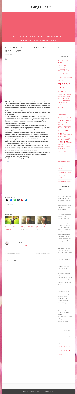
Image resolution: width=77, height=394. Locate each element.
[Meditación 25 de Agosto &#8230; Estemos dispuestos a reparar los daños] (12, 220)
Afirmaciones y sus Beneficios (53, 36)
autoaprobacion (61, 67)
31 (69, 350)
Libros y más (54, 40)
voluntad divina (66, 148)
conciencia (62, 80)
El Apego (40, 36)
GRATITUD (61, 107)
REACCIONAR (61, 124)
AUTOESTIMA (63, 70)
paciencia (59, 122)
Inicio (14, 36)
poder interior (65, 122)
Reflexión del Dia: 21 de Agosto (64, 161)
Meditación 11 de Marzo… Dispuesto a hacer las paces (27, 226)
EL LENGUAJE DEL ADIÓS (38, 7)
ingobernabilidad (62, 112)
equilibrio (60, 105)
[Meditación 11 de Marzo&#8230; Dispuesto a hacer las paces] (28, 220)
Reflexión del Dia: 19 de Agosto (64, 181)
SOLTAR (68, 139)
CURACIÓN (62, 96)
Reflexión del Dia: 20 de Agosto (64, 172)
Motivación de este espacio (41, 40)
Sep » (61, 354)
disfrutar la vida (61, 100)
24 (69, 346)
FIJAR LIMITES (66, 105)
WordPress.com (49, 391)
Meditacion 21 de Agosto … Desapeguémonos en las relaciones (64, 166)
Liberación (32, 36)
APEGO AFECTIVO (63, 65)
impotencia (64, 110)
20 (59, 346)
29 (64, 350)
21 (61, 346)
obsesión (69, 120)
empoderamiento (63, 102)
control (64, 94)
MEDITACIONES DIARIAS (64, 117)
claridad (65, 73)
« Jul (59, 354)
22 (64, 346)
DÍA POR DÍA (67, 100)
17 (69, 343)
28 (61, 350)
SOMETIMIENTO (63, 142)
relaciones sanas (68, 134)
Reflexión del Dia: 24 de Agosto (13, 253)
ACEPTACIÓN (63, 60)
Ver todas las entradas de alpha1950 (19, 246)
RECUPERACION (65, 127)
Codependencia (23, 36)
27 (59, 350)
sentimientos (62, 139)
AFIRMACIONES (66, 63)
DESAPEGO (66, 98)
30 (66, 350)
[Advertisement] (38, 23)
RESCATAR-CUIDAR (62, 136)
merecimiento (62, 120)
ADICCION (60, 63)
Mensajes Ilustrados (25, 40)
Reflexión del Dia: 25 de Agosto (43, 253)
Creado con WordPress (29, 391)
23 (66, 346)
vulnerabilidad (62, 151)
